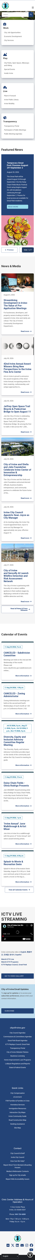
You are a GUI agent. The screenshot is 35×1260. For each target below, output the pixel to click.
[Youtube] (31, 1250)
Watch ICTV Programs (9, 962)
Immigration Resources (17, 1108)
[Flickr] (8, 1246)
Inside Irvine (8, 73)
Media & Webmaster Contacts (17, 1171)
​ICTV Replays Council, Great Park (14, 965)
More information (22, 676)
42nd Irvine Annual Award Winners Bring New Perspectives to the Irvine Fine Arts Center (17, 367)
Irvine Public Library (11, 100)
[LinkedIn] (17, 1246)
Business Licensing (17, 1056)
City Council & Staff (17, 1153)
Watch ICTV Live (7, 959)
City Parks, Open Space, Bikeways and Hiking (16, 64)
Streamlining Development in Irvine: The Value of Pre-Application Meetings (16, 304)
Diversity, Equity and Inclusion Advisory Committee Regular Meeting (15, 741)
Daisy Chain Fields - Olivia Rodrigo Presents (16, 784)
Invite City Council (17, 1157)
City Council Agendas (17, 1033)
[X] (12, 1246)
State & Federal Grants (17, 1067)
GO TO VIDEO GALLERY (14, 976)
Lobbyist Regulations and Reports (17, 1064)
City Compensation (17, 1093)
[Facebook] (31, 1246)
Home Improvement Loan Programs (17, 1060)
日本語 (6, 955)
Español (18, 955)
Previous (10, 250)
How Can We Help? (17, 1161)
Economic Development (13, 36)
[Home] (5, 5)
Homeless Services (17, 1105)
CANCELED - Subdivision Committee (17, 654)
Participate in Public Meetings (15, 130)
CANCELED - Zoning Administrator (14, 695)
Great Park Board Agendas (17, 1040)
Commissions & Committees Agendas (17, 1037)
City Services (9, 40)
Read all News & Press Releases (19, 609)
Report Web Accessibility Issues (17, 1179)
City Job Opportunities (12, 32)
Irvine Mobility (9, 104)
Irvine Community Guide (17, 1116)
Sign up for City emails (17, 1175)
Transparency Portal (11, 126)
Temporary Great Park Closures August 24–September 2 (17, 165)
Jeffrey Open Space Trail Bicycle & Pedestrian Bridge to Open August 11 (17, 409)
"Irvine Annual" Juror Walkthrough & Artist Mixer (15, 826)
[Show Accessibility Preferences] (30, 1255)
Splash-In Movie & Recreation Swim (13, 863)
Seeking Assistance (17, 1124)
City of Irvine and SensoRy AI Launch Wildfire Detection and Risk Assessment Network (16, 576)
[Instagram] (26, 1246)
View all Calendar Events (18, 890)
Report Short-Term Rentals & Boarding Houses (17, 1166)
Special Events (9, 69)
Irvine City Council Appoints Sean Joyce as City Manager (16, 515)
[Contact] (22, 1246)
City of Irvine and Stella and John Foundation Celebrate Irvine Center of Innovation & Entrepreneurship (17, 470)
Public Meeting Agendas (13, 134)
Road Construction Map (17, 1120)
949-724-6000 (20, 1214)
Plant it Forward (10, 96)
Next (24, 250)
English (23, 952)
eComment (17, 1097)
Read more (13, 207)
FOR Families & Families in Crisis (17, 1101)
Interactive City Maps (17, 1112)
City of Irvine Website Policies (17, 1052)
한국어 (12, 955)
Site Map (17, 1128)
